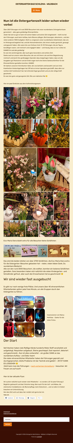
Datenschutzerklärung (10, 413)
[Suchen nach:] (36, 419)
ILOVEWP (39, 436)
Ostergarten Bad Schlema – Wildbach (36, 4)
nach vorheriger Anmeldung (42, 366)
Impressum (7, 411)
